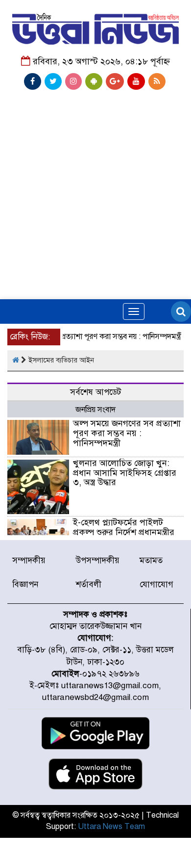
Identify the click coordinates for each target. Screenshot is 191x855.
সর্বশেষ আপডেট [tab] (95, 392)
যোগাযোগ (156, 584)
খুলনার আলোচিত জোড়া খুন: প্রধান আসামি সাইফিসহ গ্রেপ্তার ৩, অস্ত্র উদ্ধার (124, 473)
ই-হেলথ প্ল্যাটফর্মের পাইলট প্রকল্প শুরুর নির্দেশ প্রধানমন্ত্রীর (123, 527)
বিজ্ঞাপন (25, 584)
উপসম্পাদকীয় (97, 560)
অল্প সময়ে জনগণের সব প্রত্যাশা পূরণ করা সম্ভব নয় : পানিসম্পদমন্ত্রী (127, 433)
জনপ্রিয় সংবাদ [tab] (95, 410)
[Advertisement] (95, 164)
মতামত (151, 560)
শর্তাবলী (88, 584)
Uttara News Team (111, 826)
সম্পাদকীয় (29, 560)
